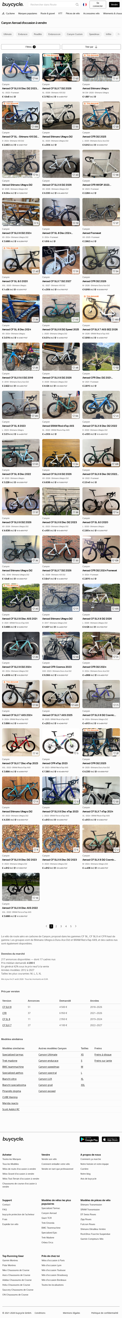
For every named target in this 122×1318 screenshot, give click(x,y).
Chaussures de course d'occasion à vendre (19, 1185)
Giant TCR (47, 1218)
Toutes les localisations (53, 1285)
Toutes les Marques (11, 1159)
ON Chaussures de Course (15, 1294)
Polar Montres (9, 1265)
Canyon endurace (48, 1060)
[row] (51, 55)
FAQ (4, 1209)
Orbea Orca (47, 1242)
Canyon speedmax (49, 1066)
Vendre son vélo (49, 1159)
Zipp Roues (85, 1219)
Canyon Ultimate (48, 1054)
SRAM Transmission (90, 1209)
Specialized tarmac (13, 1054)
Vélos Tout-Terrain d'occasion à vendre (20, 1178)
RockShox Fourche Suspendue (95, 1234)
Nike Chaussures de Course (15, 1270)
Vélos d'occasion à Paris (53, 1260)
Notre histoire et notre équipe (94, 1164)
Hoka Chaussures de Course (16, 1285)
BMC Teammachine (51, 1227)
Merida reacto (10, 1103)
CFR (4, 1013)
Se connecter (98, 4)
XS (82, 1054)
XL (82, 1079)
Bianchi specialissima (14, 1085)
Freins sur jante (103, 1060)
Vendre (114, 4)
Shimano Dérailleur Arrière (93, 1229)
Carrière (84, 1169)
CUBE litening (10, 1097)
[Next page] (76, 926)
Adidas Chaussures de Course (17, 1280)
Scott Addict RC (10, 1109)
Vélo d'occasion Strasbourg (55, 1275)
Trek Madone (48, 1237)
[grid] (51, 55)
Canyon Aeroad (49, 1213)
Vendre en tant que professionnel (57, 1169)
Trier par (89, 47)
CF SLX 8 (6, 1007)
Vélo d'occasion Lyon (51, 1265)
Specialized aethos (12, 1072)
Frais (4, 1219)
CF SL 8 (6, 1019)
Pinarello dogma (11, 1091)
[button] (9, 97)
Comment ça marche (90, 1159)
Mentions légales (71, 1312)
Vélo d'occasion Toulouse (53, 1270)
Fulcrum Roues (87, 1224)
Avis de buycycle (88, 1178)
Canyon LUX (45, 1079)
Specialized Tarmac (51, 1208)
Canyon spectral (48, 1072)
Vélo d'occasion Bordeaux (54, 1280)
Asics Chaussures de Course (16, 1275)
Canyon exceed (47, 1091)
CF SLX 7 (6, 1025)
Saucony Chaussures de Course (17, 1289)
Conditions (40, 1312)
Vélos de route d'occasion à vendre (19, 1169)
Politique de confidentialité (104, 1312)
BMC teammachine (13, 1066)
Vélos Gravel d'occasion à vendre (18, 1173)
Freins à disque (102, 1054)
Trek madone (9, 1060)
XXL (83, 1085)
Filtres (30, 47)
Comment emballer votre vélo (56, 1164)
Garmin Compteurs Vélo (91, 1239)
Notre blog (85, 1173)
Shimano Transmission (91, 1204)
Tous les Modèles (10, 1164)
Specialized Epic (49, 1232)
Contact (6, 1204)
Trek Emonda (48, 1223)
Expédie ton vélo (10, 1224)
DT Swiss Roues (88, 1214)
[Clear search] (77, 4)
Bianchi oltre (9, 1079)
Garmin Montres (10, 1260)
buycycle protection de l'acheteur (18, 1214)
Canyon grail (46, 1085)
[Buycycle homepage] (12, 4)
